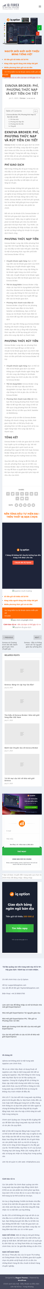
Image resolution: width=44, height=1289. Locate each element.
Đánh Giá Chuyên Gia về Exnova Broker (21, 748)
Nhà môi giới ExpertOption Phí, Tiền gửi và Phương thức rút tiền (19, 1019)
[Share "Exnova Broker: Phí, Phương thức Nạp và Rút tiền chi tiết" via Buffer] (36, 493)
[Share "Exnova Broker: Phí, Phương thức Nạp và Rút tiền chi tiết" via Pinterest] (26, 493)
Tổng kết (13, 126)
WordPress (22, 1280)
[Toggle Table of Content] (34, 111)
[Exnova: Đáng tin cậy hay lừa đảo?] (22, 670)
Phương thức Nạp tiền (17, 122)
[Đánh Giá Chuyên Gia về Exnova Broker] (22, 733)
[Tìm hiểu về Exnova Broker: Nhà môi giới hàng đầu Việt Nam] (22, 701)
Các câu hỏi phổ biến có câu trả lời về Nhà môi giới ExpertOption (21, 1035)
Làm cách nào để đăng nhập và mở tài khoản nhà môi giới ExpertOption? (22, 1006)
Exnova (22, 98)
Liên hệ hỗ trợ (15, 1286)
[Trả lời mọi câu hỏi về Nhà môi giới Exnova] (22, 764)
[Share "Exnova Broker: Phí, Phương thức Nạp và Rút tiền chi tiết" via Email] (22, 498)
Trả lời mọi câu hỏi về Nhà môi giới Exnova (20, 779)
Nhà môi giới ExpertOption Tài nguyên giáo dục (21, 1013)
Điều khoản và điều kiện (29, 1284)
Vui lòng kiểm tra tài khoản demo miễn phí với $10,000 (21, 73)
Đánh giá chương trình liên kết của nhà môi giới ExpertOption (21, 1027)
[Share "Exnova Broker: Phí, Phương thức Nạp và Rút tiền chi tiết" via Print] (26, 498)
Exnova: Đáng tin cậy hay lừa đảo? (19, 685)
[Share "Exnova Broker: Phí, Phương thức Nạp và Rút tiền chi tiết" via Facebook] (8, 493)
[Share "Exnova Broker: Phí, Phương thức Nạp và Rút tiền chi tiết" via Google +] (17, 493)
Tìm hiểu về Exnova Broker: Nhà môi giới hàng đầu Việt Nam (22, 716)
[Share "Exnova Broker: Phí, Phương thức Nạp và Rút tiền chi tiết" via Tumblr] (22, 493)
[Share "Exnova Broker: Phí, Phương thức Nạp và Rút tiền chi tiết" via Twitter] (12, 493)
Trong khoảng (28, 1286)
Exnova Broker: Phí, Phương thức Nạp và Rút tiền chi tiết (21, 116)
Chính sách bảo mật (11, 1284)
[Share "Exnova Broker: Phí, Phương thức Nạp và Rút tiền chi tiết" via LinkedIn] (31, 493)
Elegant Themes (21, 1278)
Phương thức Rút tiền (17, 124)
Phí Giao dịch (15, 119)
